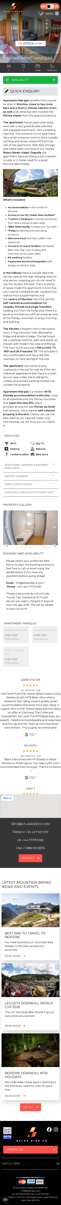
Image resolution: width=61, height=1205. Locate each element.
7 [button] (39, 547)
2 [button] (16, 547)
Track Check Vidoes (18, 484)
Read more (13, 956)
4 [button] (25, 547)
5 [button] (30, 547)
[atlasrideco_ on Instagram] (56, 1130)
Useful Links (11, 1163)
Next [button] (54, 527)
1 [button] (11, 547)
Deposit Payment (16, 476)
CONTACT (28, 858)
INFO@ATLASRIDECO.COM (30, 824)
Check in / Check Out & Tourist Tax (29, 492)
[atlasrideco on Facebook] (49, 1130)
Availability (20, 79)
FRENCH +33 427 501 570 (30, 832)
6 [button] (35, 547)
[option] (30, 527)
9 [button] (49, 547)
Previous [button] (6, 527)
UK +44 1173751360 (30, 840)
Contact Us (14, 1149)
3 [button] (21, 547)
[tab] (30, 466)
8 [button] (44, 547)
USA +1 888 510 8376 (30, 848)
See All (28, 1107)
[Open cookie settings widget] (5, 1199)
